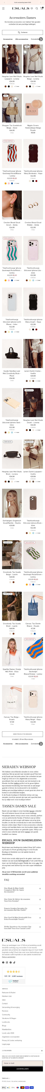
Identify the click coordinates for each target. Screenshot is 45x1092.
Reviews (5, 1011)
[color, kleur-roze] (9, 183)
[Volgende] (40, 2)
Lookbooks (6, 1022)
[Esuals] (20, 8)
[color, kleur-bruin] (5, 86)
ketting (16, 783)
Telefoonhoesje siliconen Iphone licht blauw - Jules (12, 321)
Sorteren (24, 32)
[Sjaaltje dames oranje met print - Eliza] (12, 651)
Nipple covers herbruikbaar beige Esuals (33, 127)
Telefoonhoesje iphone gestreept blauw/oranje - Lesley (33, 671)
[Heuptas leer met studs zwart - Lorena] (33, 402)
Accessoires (7, 39)
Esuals (8, 1081)
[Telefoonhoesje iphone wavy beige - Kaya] (33, 699)
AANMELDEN (22, 1069)
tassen (32, 811)
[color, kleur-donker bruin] (27, 381)
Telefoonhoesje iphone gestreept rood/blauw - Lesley (12, 173)
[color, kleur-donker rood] (36, 181)
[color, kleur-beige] (12, 86)
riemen (27, 832)
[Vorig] (4, 2)
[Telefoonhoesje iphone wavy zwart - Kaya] (33, 302)
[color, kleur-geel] (30, 280)
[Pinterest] (10, 962)
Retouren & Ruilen (8, 993)
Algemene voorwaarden (11, 1037)
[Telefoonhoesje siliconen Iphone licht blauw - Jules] (12, 302)
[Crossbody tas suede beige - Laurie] (12, 554)
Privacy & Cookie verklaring (12, 1040)
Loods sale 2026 (8, 1033)
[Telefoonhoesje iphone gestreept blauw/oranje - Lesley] (33, 651)
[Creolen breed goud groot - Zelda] (12, 205)
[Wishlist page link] (32, 8)
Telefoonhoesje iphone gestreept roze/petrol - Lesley (12, 270)
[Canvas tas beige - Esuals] (12, 699)
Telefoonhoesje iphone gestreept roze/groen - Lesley (33, 574)
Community (6, 1015)
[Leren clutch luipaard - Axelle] (33, 454)
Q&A (4, 1000)
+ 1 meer (16, 86)
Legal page (6, 1044)
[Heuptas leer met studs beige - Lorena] (33, 58)
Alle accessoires (21, 39)
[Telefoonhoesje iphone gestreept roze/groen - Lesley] (33, 554)
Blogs (4, 1026)
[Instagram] (7, 962)
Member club (7, 996)
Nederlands (5, 1078)
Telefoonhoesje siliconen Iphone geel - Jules (11, 422)
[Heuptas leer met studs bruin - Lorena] (12, 454)
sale (37, 863)
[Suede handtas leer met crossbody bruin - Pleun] (12, 353)
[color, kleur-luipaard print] (33, 381)
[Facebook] (3, 962)
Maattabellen (6, 1029)
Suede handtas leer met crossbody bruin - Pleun (12, 373)
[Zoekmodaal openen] (36, 8)
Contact (5, 1004)
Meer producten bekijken (22, 734)
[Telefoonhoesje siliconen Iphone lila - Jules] (33, 250)
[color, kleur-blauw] (12, 183)
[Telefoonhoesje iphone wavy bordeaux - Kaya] (33, 153)
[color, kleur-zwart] (9, 86)
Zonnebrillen (35, 39)
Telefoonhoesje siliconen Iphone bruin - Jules (33, 523)
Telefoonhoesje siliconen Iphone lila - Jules (33, 270)
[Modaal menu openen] (3, 8)
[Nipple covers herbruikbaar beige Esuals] (33, 108)
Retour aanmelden (8, 957)
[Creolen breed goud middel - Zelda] (33, 205)
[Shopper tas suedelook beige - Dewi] (12, 108)
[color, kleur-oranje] (5, 183)
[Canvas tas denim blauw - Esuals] (33, 606)
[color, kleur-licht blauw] (33, 280)
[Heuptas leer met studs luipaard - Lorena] (12, 58)
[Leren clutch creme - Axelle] (33, 353)
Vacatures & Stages (9, 1018)
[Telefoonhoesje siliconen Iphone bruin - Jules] (33, 503)
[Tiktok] (14, 962)
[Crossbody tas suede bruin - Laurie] (12, 606)
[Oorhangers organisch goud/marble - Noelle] (12, 503)
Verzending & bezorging (11, 1007)
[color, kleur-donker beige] (30, 381)
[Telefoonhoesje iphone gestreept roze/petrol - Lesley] (12, 250)
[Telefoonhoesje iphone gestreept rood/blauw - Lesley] (12, 153)
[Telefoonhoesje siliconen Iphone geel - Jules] (12, 402)
